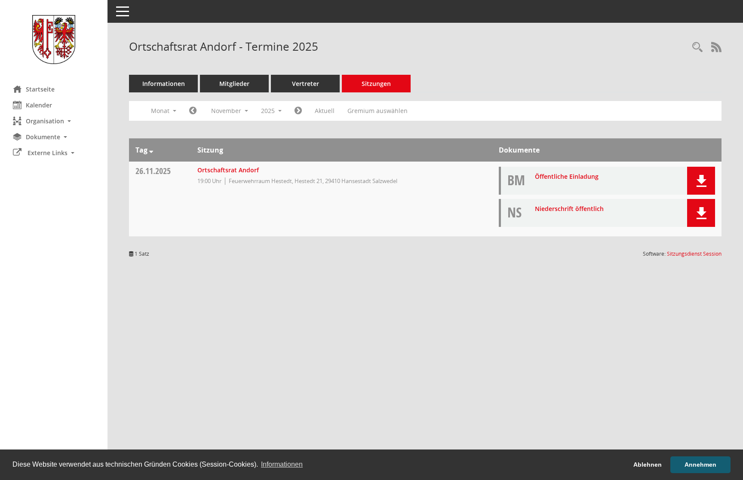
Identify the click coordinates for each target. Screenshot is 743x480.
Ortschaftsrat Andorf (228, 170)
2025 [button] (268, 111)
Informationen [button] (282, 464)
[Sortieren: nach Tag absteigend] (151, 150)
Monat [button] (161, 111)
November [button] (227, 111)
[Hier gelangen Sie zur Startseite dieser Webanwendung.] (53, 39)
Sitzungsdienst (694, 253)
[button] (53, 121)
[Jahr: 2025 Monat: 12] (298, 111)
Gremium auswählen (377, 111)
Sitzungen (376, 83)
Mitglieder (234, 83)
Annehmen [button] (700, 464)
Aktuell (325, 111)
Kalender (39, 105)
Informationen (163, 83)
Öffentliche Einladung (567, 176)
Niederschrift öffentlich (569, 209)
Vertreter (305, 83)
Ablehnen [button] (647, 464)
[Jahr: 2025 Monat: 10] (193, 111)
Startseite (40, 89)
